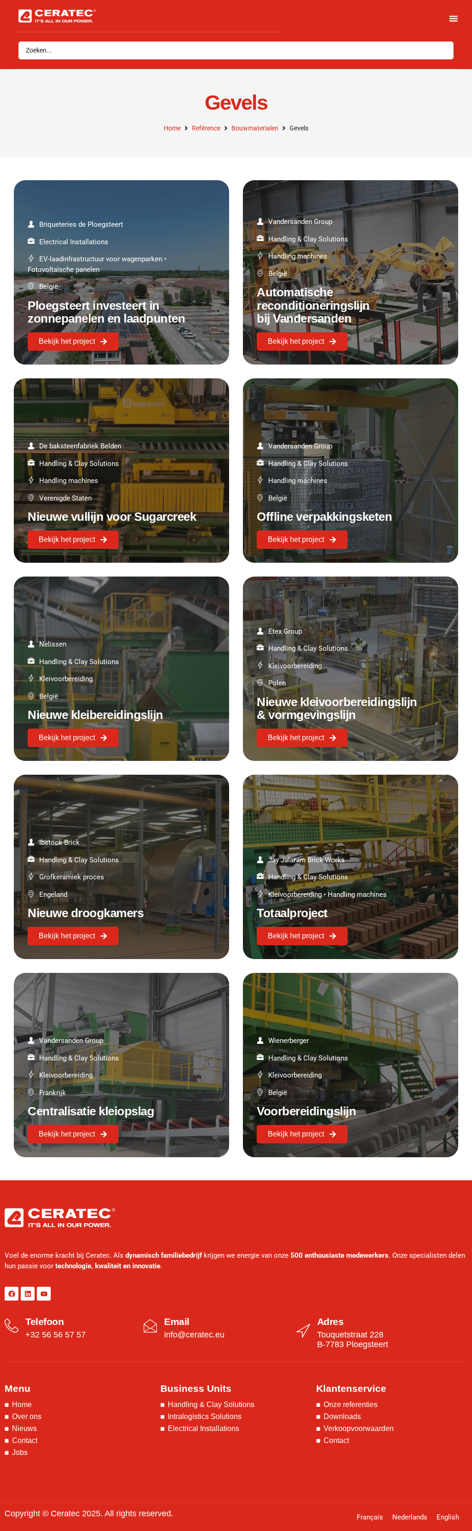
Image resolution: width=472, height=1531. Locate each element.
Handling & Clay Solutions (308, 239)
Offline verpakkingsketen (324, 517)
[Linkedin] (28, 1294)
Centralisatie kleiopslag (91, 1111)
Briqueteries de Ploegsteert (81, 224)
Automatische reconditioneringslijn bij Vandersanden (313, 305)
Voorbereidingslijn (306, 1111)
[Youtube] (44, 1294)
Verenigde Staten (65, 498)
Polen (277, 683)
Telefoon (44, 1321)
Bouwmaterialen (254, 128)
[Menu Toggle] (453, 18)
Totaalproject (292, 913)
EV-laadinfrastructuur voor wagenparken (100, 259)
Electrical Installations (73, 242)
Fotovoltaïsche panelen (64, 269)
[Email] (150, 1326)
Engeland (53, 894)
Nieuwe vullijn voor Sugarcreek (112, 517)
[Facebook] (11, 1294)
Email (176, 1321)
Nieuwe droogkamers (85, 913)
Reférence (206, 128)
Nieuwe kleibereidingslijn (95, 715)
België (48, 287)
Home (172, 128)
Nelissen (52, 644)
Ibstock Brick (59, 842)
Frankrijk (52, 1093)
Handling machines (297, 256)
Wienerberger (288, 1040)
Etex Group (285, 631)
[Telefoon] (11, 1326)
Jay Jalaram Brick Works (306, 860)
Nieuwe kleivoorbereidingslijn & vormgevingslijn (337, 708)
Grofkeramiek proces (71, 877)
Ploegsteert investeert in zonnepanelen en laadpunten (106, 312)
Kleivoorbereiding (66, 679)
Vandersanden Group (300, 222)
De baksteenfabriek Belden (80, 446)
